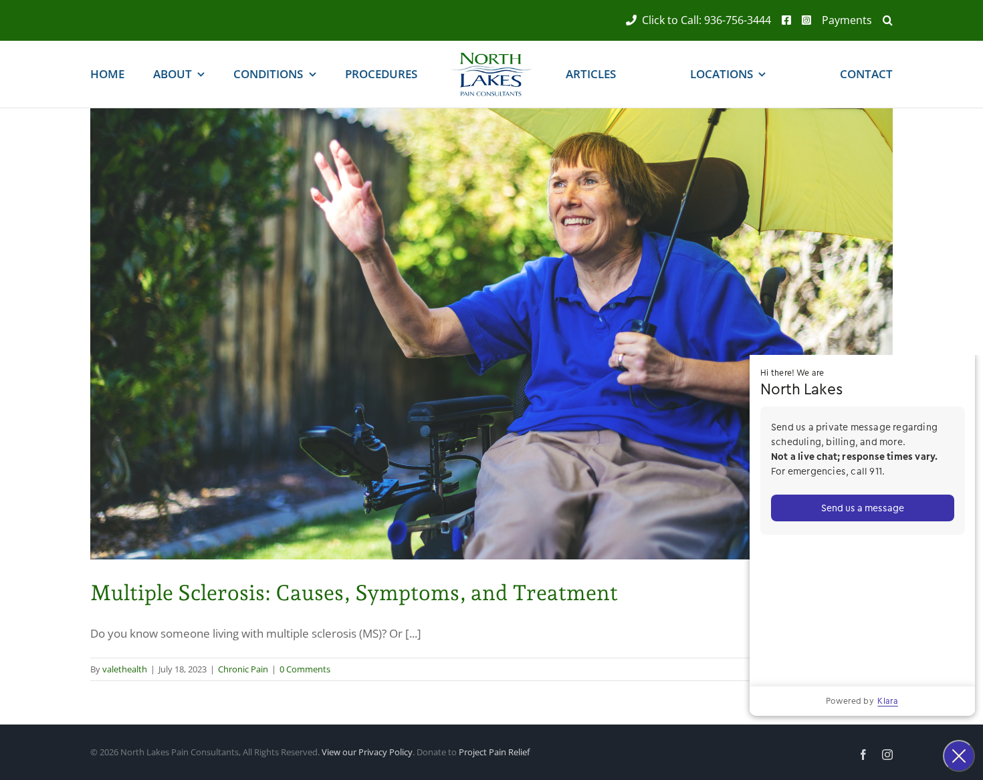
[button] (882, 20)
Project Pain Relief (494, 752)
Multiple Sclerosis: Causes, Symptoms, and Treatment (354, 593)
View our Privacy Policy (367, 752)
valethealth (124, 669)
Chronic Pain (243, 669)
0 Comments (305, 669)
